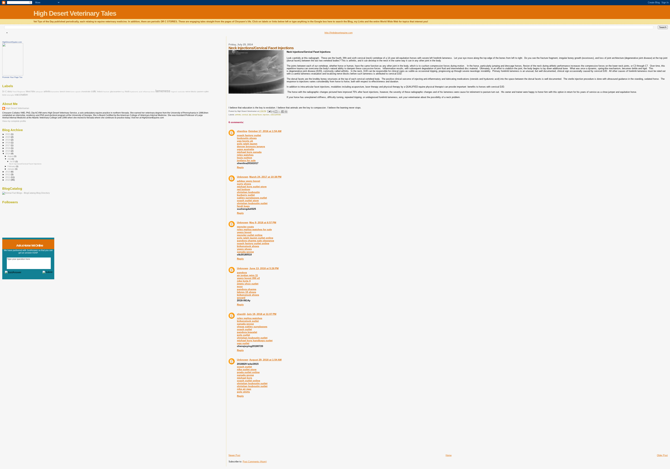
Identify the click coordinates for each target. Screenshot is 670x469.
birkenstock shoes (248, 294)
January (11, 169)
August (11, 156)
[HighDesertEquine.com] (12, 75)
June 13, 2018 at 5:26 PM (264, 268)
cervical (245, 115)
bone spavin (75, 92)
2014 (8, 153)
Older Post (662, 455)
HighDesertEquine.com (12, 42)
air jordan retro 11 (247, 275)
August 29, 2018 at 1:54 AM (265, 359)
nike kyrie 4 (244, 280)
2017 (8, 145)
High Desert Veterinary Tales (75, 13)
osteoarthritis (275, 115)
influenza (146, 92)
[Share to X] (279, 111)
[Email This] (272, 111)
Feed (15, 92)
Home (449, 455)
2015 (8, 151)
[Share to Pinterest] (286, 111)
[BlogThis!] (276, 111)
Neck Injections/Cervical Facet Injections (25, 164)
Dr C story (7, 91)
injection (266, 115)
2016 (8, 148)
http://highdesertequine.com (339, 32)
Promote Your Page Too (12, 77)
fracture (106, 92)
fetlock (100, 91)
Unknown (242, 176)
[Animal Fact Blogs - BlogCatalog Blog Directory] (26, 193)
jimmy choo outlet (247, 283)
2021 (8, 134)
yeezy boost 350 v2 (248, 278)
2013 (8, 172)
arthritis (238, 115)
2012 (8, 174)
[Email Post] (269, 111)
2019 (8, 140)
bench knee (65, 91)
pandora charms (246, 289)
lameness (162, 91)
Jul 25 (12, 161)
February (12, 166)
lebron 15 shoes (246, 292)
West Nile (30, 91)
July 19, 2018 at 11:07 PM (261, 314)
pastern (200, 91)
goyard (241, 297)
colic (93, 91)
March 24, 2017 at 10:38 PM (265, 176)
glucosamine (115, 91)
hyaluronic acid (136, 92)
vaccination (21, 94)
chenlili (241, 314)
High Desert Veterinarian (17, 108)
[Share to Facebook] (282, 111)
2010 (8, 180)
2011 (8, 177)
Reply (240, 167)
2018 (8, 142)
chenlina (242, 131)
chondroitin (85, 91)
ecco (240, 286)
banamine (55, 92)
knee (153, 92)
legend (174, 92)
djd (250, 115)
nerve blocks (191, 91)
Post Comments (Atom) (255, 461)
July (10, 159)
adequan (39, 92)
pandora (242, 272)
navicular (181, 92)
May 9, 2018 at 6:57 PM (262, 222)
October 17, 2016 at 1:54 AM (264, 131)
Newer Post (234, 455)
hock (127, 91)
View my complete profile (14, 121)
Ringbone (21, 92)
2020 (8, 137)
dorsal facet (257, 115)
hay (122, 92)
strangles (10, 95)
